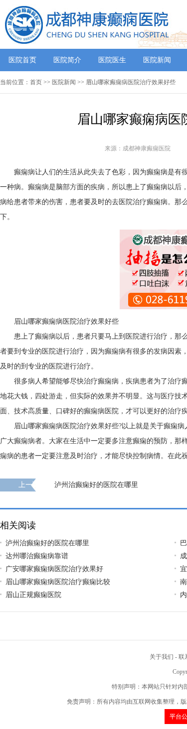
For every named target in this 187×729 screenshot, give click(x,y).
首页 (36, 82)
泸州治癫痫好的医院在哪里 (96, 484)
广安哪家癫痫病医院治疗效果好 (54, 569)
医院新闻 (157, 60)
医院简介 (67, 60)
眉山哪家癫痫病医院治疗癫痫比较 (57, 582)
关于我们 (162, 656)
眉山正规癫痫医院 (33, 595)
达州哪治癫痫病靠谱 (36, 556)
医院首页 (22, 60)
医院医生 (112, 60)
